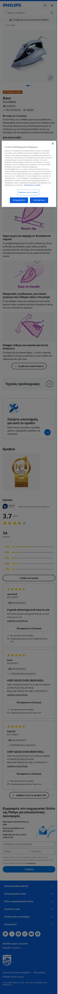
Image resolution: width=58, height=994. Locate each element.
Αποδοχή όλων (38, 200)
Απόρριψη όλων (18, 200)
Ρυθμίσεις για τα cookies (27, 192)
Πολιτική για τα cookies (32, 185)
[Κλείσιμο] (51, 144)
